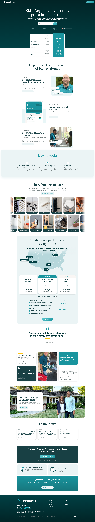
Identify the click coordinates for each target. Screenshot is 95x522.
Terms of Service (41, 516)
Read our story (23, 407)
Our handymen (67, 2)
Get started (90, 2)
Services (60, 2)
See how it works (53, 116)
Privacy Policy (32, 516)
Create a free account (28, 144)
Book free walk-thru (47, 456)
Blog (65, 502)
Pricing (73, 2)
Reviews (79, 2)
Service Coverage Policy (51, 516)
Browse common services (47, 193)
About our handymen (27, 91)
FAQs (84, 2)
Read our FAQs (47, 487)
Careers (66, 504)
